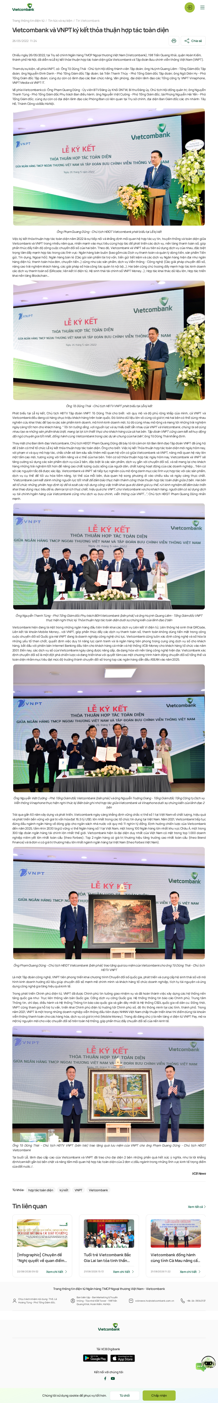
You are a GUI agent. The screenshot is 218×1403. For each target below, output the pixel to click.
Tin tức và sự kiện (60, 21)
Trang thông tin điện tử (28, 21)
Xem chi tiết (54, 1272)
